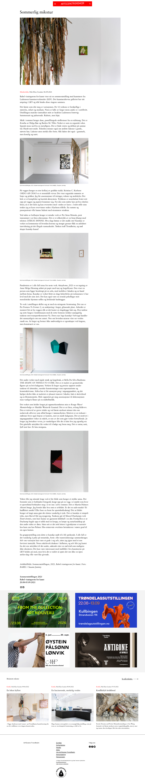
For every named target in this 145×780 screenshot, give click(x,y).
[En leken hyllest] (28, 707)
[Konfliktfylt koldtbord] (117, 707)
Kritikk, (9, 687)
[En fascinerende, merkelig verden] (72, 707)
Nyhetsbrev (60, 745)
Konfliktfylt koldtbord (105, 691)
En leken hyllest (13, 691)
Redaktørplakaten (61, 762)
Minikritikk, (25, 92)
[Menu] (55, 4)
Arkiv (58, 750)
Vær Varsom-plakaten (62, 764)
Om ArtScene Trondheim (65, 752)
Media (58, 747)
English (59, 743)
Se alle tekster (127, 679)
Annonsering (61, 754)
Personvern (60, 757)
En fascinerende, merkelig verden (65, 691)
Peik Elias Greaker (36, 92)
